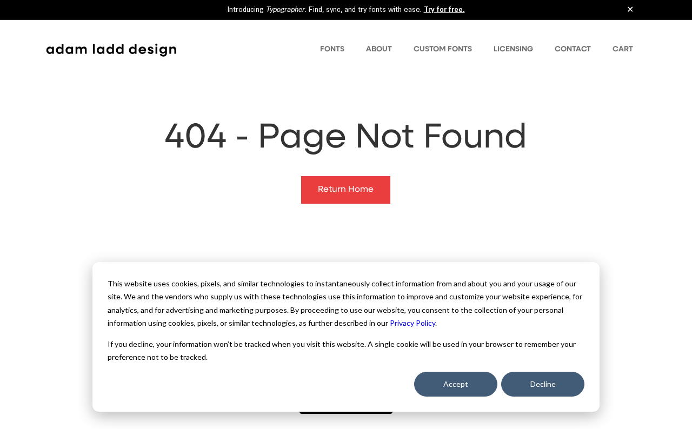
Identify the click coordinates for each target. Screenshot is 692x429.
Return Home (346, 189)
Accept (455, 383)
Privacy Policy (412, 322)
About (379, 49)
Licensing (513, 49)
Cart (623, 49)
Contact (573, 49)
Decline (543, 383)
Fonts (332, 49)
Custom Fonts (443, 49)
